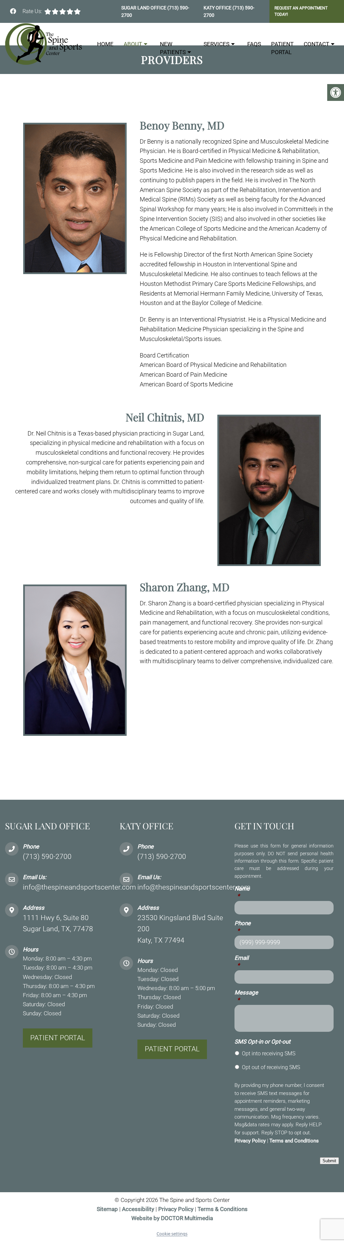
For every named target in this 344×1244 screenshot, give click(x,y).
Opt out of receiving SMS (271, 1067)
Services (216, 44)
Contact (316, 44)
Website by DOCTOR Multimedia (172, 1218)
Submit (329, 1160)
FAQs (254, 44)
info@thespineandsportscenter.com (79, 887)
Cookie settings (172, 1234)
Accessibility (138, 1209)
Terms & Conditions (223, 1209)
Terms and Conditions (294, 1141)
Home (105, 44)
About (133, 44)
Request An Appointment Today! (301, 11)
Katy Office (218, 7)
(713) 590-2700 (47, 857)
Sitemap (107, 1209)
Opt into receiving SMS (268, 1053)
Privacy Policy (250, 1141)
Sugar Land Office (144, 7)
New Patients (173, 48)
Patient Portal (282, 48)
